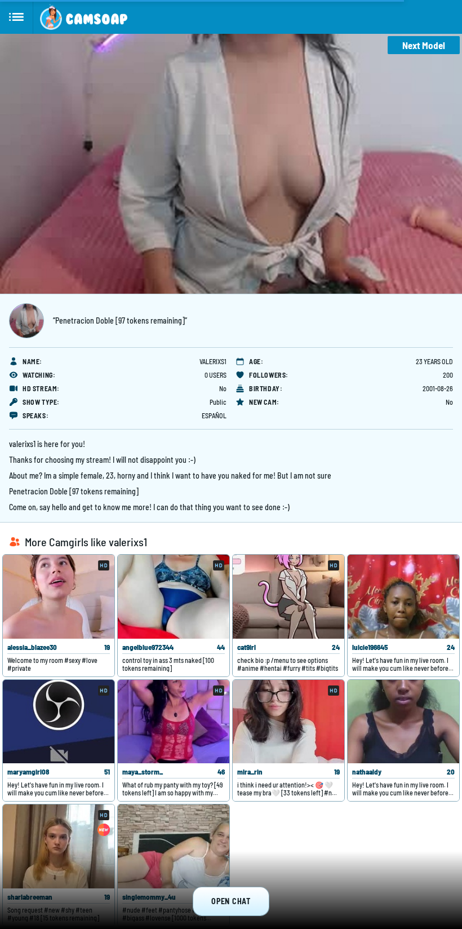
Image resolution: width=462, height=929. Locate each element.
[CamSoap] (83, 17)
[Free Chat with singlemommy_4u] (173, 846)
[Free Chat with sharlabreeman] (58, 846)
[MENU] (16, 17)
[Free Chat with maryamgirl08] (58, 722)
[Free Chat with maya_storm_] (173, 722)
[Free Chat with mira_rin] (288, 722)
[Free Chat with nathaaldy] (403, 722)
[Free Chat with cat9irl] (288, 597)
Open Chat (230, 901)
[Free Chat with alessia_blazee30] (58, 597)
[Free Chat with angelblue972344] (173, 597)
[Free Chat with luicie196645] (403, 597)
